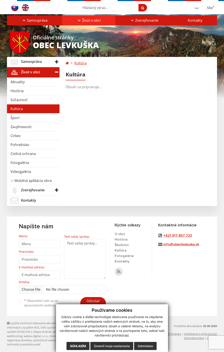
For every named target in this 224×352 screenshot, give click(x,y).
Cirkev (15, 135)
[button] (34, 20)
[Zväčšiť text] (210, 7)
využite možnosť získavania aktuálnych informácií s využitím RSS (34, 325)
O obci (120, 234)
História (17, 90)
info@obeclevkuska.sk (181, 244)
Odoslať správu (93, 304)
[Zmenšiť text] (198, 7)
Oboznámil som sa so (46, 303)
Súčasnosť (19, 99)
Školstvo (122, 245)
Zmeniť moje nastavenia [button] (112, 346)
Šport (15, 117)
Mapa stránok (42, 332)
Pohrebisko (19, 144)
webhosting (14, 336)
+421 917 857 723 (177, 235)
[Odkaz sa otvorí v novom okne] (119, 272)
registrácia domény (19, 340)
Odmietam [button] (145, 346)
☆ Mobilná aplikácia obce (31, 180)
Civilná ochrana (23, 153)
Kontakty (195, 20)
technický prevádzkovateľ (23, 344)
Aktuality (17, 81)
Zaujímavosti (21, 126)
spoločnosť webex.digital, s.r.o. (53, 340)
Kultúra (16, 108)
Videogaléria (20, 171)
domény (54, 336)
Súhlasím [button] (78, 346)
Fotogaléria (19, 162)
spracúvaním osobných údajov (46, 305)
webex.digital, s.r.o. (36, 336)
